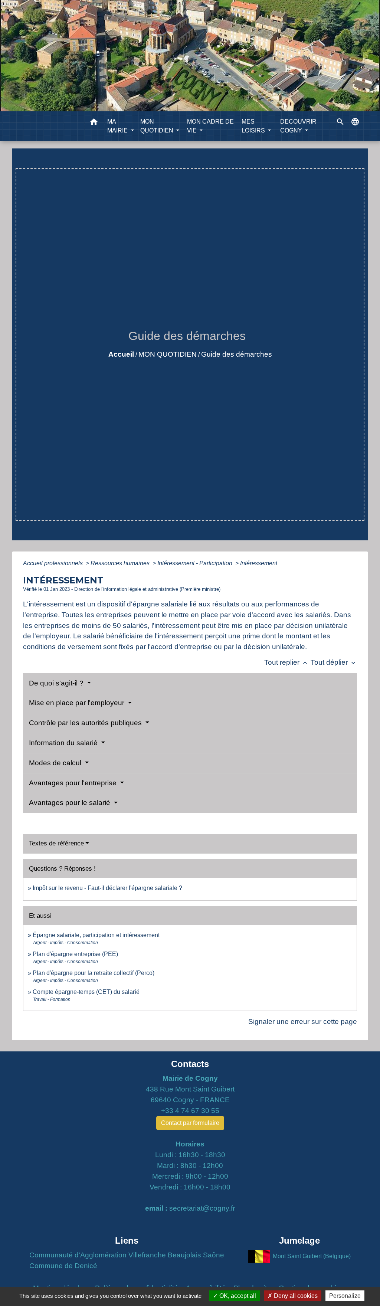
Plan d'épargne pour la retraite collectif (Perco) (93, 973)
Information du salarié (64, 743)
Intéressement (258, 563)
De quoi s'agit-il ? (57, 683)
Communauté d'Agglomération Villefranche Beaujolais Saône (126, 1255)
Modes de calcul (56, 763)
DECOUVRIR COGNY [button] (298, 126)
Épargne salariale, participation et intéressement (96, 935)
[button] (93, 123)
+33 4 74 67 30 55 (190, 1110)
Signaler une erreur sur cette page (302, 1021)
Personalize (345, 1296)
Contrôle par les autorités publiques (86, 723)
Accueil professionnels (53, 563)
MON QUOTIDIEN (167, 354)
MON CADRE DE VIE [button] (210, 126)
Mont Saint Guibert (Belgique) (312, 1256)
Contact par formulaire (190, 1123)
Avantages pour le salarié (70, 802)
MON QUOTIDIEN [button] (157, 126)
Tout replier (286, 662)
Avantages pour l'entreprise (73, 783)
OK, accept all (237, 1296)
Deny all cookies (295, 1296)
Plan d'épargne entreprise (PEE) (75, 954)
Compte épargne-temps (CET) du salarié (86, 992)
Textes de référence (56, 843)
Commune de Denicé (63, 1266)
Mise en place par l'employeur (77, 703)
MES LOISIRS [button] (254, 126)
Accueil (121, 354)
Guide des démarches (236, 354)
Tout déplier (334, 662)
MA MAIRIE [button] (118, 126)
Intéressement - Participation (195, 563)
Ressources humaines (121, 563)
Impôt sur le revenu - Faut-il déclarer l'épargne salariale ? (107, 888)
